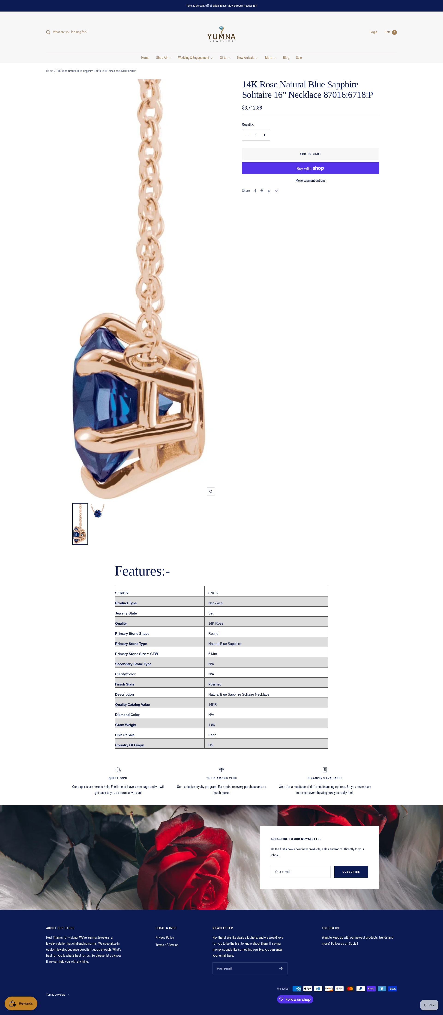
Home (49, 71)
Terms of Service (167, 945)
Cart (389, 32)
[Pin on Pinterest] (261, 191)
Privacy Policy (165, 937)
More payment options (311, 180)
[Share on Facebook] (255, 191)
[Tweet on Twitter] (269, 191)
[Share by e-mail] (276, 191)
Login (373, 32)
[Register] (281, 968)
